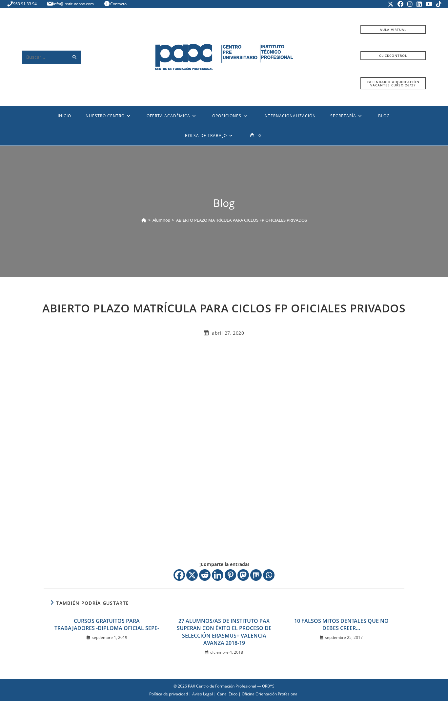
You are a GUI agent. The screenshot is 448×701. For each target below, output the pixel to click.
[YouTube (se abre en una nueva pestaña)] (429, 4)
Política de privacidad (168, 694)
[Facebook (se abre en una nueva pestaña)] (400, 4)
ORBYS (268, 686)
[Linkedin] (217, 575)
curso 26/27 (393, 83)
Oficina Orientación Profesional (270, 694)
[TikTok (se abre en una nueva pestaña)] (437, 4)
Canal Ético (227, 694)
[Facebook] (179, 575)
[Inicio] (143, 220)
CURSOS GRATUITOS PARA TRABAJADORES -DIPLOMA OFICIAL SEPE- (106, 624)
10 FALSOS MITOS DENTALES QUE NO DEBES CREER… (341, 624)
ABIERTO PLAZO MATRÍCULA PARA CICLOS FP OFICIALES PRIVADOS (241, 220)
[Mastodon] (243, 575)
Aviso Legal (202, 694)
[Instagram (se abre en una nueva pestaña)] (410, 4)
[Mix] (256, 575)
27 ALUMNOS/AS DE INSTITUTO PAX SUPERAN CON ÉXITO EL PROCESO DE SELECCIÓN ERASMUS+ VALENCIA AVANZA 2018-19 (224, 631)
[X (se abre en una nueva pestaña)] (391, 4)
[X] (192, 575)
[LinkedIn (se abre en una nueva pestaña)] (419, 4)
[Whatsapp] (269, 575)
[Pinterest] (230, 575)
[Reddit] (205, 575)
